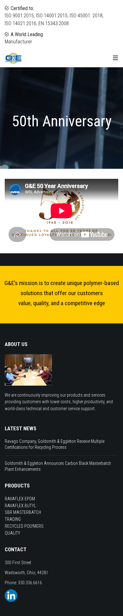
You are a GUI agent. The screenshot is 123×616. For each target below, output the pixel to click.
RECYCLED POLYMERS (24, 526)
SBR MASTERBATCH (23, 512)
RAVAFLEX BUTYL (20, 505)
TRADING (13, 519)
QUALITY (12, 533)
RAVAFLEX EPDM (20, 498)
